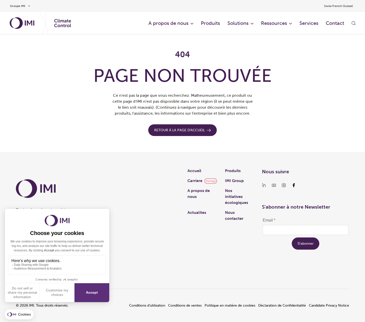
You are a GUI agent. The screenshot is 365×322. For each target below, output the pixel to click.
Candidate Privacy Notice (329, 305)
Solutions (238, 23)
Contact (335, 23)
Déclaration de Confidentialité (282, 305)
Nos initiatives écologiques (236, 196)
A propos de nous (168, 23)
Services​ (308, 23)
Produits (210, 23)
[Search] (354, 23)
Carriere (194, 180)
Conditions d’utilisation (147, 305)
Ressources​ (274, 23)
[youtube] (274, 185)
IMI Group (234, 180)
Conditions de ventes (185, 305)
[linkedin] (264, 185)
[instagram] (284, 185)
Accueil (194, 170)
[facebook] (294, 185)
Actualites (196, 212)
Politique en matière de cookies (230, 305)
